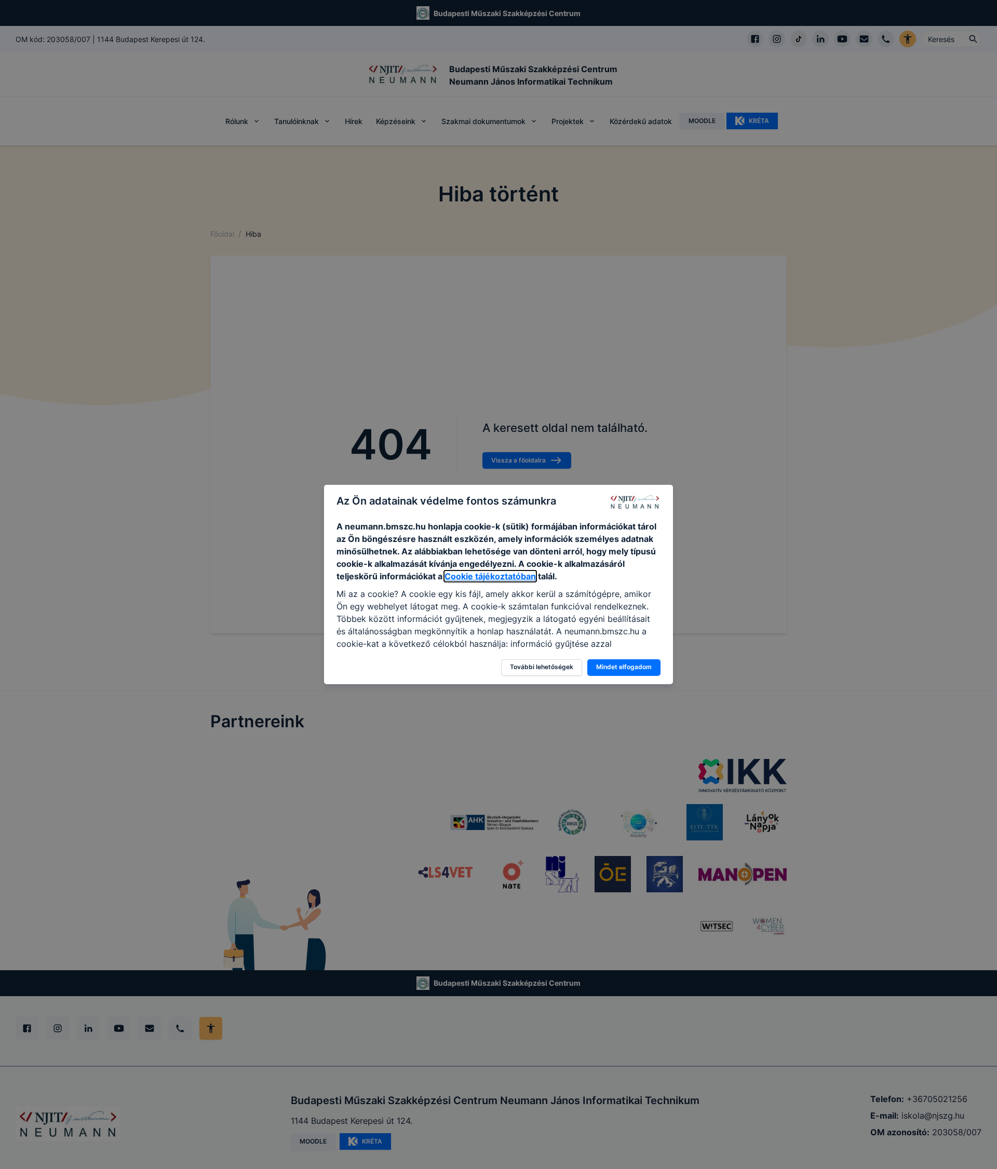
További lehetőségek (541, 667)
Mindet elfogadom (624, 667)
